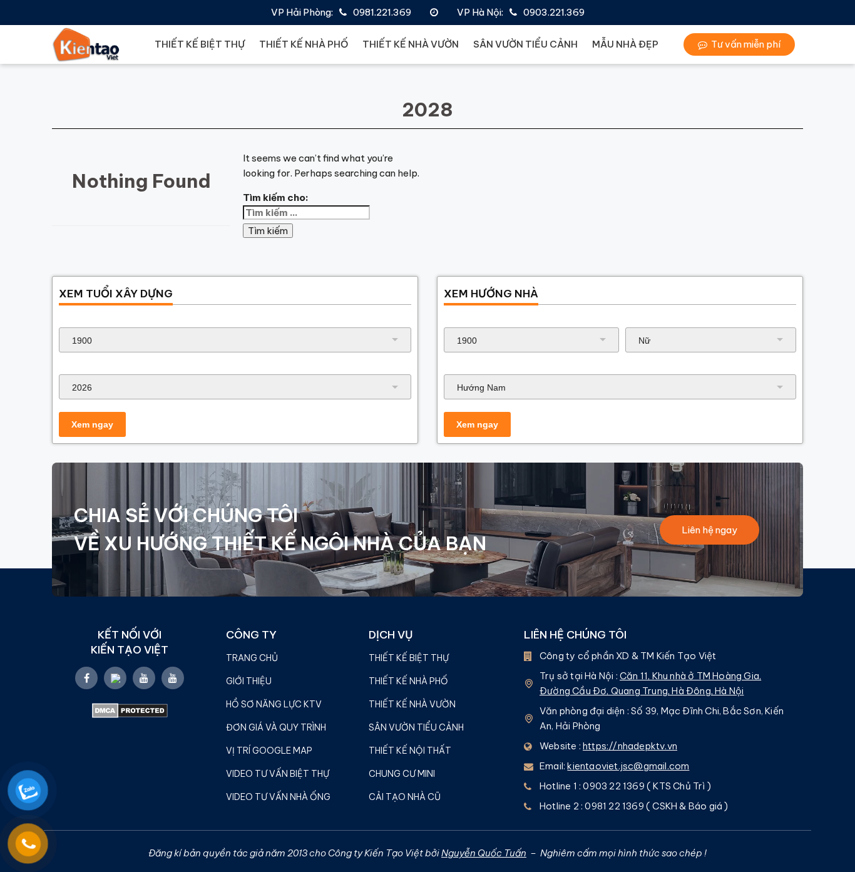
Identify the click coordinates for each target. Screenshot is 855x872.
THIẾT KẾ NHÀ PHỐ (303, 44)
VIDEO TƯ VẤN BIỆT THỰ (277, 773)
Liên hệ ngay (709, 530)
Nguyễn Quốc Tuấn (483, 853)
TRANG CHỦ (252, 658)
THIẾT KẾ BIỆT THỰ (200, 44)
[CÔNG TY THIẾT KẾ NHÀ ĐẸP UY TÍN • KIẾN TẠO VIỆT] (86, 44)
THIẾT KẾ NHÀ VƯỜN (410, 44)
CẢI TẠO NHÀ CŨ (405, 797)
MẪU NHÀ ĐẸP (625, 44)
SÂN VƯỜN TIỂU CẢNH (525, 44)
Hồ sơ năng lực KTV (275, 704)
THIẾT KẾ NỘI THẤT (410, 750)
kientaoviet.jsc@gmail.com (628, 766)
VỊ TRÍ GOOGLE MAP (269, 750)
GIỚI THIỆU (249, 681)
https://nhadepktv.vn (630, 746)
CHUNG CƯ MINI (402, 773)
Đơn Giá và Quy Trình (276, 727)
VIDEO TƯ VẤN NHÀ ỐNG (278, 797)
